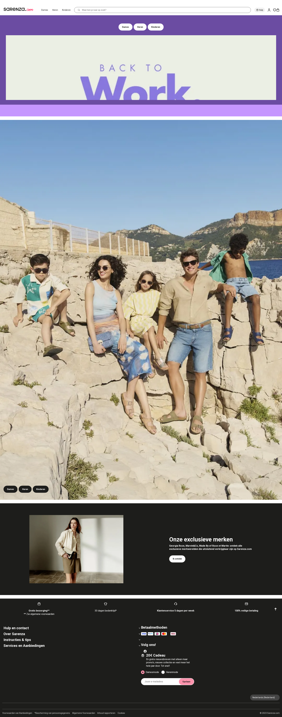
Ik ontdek (177, 559)
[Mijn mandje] (279, 10)
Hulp (261, 10)
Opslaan (186, 681)
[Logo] (20, 9)
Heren (55, 10)
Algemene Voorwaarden (83, 713)
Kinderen (66, 10)
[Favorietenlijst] (274, 10)
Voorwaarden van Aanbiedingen (17, 713)
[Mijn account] (270, 10)
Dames (44, 10)
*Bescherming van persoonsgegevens (52, 713)
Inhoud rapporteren (106, 713)
